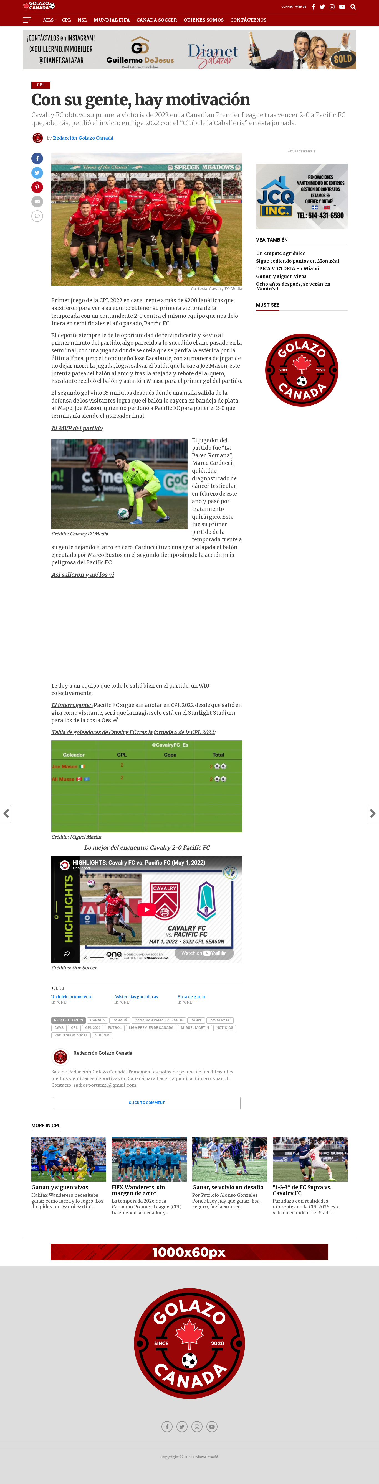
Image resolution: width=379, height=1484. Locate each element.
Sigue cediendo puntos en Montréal (298, 261)
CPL (66, 20)
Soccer (102, 1035)
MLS (48, 20)
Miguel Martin (195, 1028)
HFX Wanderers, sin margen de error (138, 1190)
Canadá (119, 1020)
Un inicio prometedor (72, 996)
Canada (97, 1020)
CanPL (196, 1020)
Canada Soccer (157, 20)
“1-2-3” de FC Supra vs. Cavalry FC (302, 1190)
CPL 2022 (92, 1028)
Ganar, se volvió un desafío (228, 1187)
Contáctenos (248, 20)
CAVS (59, 1028)
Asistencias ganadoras (136, 996)
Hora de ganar (191, 996)
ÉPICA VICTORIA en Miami (287, 268)
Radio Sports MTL (71, 1035)
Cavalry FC (220, 1020)
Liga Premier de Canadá (151, 1028)
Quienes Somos (204, 20)
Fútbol (115, 1028)
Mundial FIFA (112, 20)
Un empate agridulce (280, 253)
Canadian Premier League (159, 1020)
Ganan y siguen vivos (281, 276)
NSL (82, 20)
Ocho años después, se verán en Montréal (293, 286)
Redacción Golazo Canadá (83, 138)
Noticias (224, 1028)
